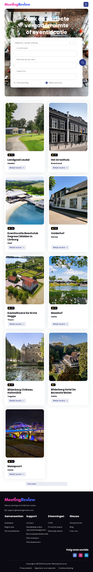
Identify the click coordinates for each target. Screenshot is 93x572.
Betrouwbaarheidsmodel (37, 534)
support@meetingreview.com (21, 510)
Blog (72, 527)
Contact (30, 523)
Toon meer (31, 484)
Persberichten (76, 523)
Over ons (74, 531)
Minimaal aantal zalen (25, 59)
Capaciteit (21, 71)
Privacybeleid (26, 568)
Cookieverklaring (65, 568)
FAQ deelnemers (33, 542)
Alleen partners (55, 82)
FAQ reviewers (32, 538)
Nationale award (55, 531)
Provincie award (55, 527)
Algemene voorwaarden (45, 568)
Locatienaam (22, 48)
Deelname (9, 523)
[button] (86, 4)
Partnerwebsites (12, 531)
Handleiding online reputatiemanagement (36, 528)
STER (50, 523)
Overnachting (22, 82)
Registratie (9, 527)
